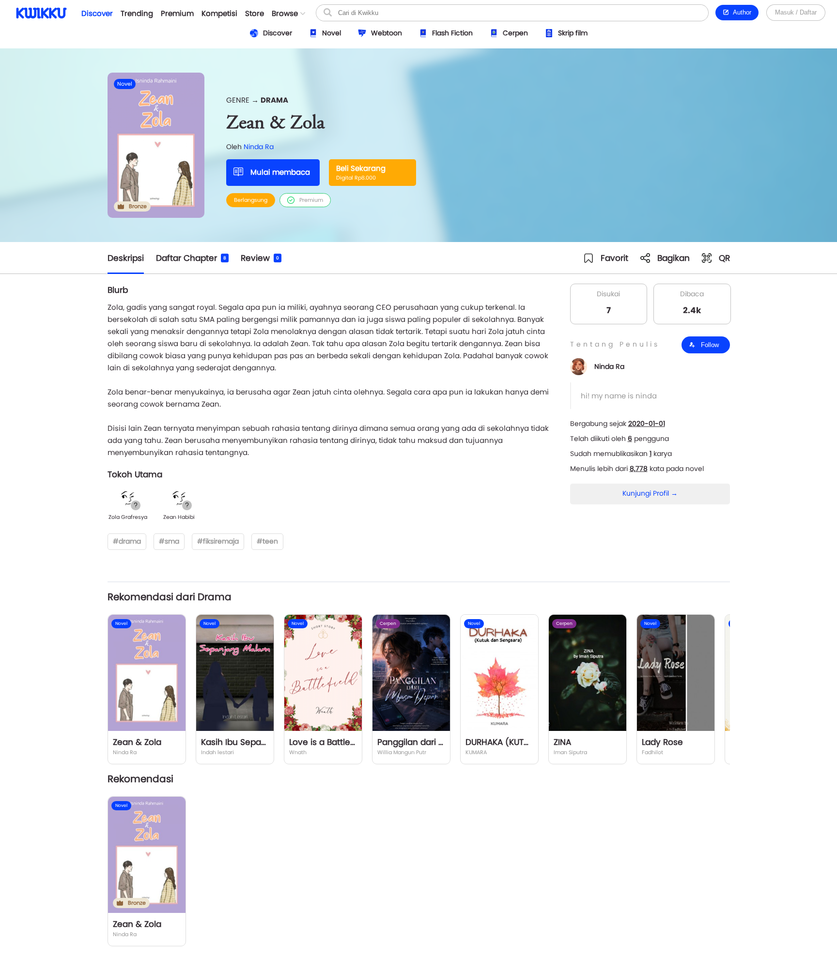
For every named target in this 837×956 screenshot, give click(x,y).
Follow (709, 345)
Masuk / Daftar (796, 12)
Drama (274, 100)
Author (740, 12)
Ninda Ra (259, 147)
